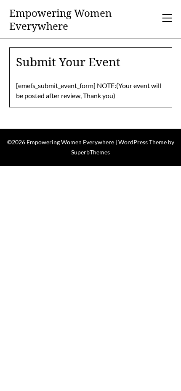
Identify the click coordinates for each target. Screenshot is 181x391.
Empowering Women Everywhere (60, 19)
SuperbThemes (90, 152)
